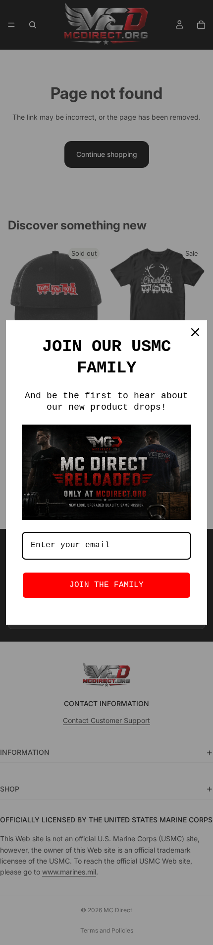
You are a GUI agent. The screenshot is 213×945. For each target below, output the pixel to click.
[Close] (195, 332)
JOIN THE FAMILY (106, 585)
